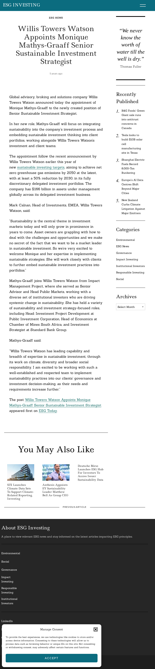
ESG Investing (21, 5)
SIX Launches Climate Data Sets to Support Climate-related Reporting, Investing (20, 492)
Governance (124, 253)
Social (120, 279)
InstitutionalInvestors (9, 601)
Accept (51, 658)
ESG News (56, 17)
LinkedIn (7, 621)
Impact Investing (127, 259)
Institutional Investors (130, 266)
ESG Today (48, 410)
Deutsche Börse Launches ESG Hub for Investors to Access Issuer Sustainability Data (90, 473)
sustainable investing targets (40, 167)
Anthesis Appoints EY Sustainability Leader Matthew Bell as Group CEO (55, 490)
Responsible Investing (130, 272)
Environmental (125, 240)
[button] (96, 629)
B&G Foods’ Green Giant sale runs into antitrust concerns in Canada (133, 119)
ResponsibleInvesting (9, 590)
